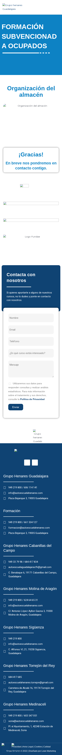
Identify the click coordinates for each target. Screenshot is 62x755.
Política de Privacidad (32, 399)
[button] (57, 7)
